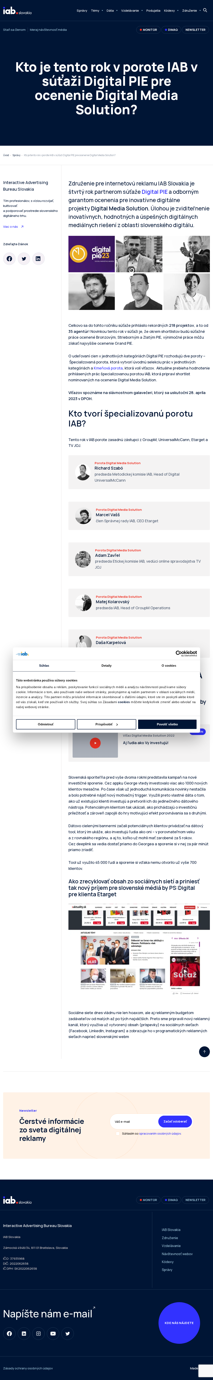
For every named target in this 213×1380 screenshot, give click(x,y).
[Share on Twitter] (24, 258)
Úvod (6, 155)
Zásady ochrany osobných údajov (28, 1368)
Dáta (110, 10)
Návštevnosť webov (177, 1254)
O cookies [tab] (169, 665)
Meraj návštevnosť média (48, 29)
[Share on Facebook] (9, 258)
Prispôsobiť (104, 724)
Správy (82, 10)
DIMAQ (173, 30)
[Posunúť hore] (204, 1051)
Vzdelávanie (130, 10)
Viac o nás (10, 226)
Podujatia (153, 10)
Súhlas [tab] (44, 665)
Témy (95, 10)
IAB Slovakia (171, 1229)
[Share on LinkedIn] (38, 258)
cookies (124, 702)
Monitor (150, 30)
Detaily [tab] (107, 665)
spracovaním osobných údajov (160, 1133)
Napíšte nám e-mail (47, 1313)
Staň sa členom (14, 29)
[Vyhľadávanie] (205, 10)
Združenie (189, 10)
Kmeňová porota (108, 368)
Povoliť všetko (167, 724)
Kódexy (169, 10)
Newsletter (196, 30)
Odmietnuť (46, 724)
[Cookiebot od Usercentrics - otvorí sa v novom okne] (179, 653)
